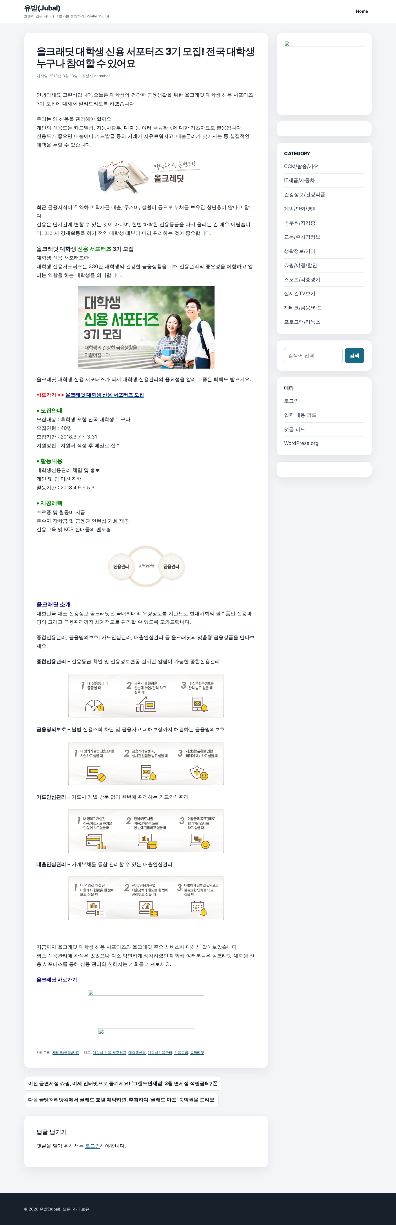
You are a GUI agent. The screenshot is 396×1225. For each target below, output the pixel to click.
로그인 (92, 1146)
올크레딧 (197, 1052)
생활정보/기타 (299, 251)
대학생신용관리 (160, 1052)
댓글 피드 (294, 429)
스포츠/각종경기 (302, 279)
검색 (354, 355)
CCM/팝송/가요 (301, 166)
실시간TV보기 (299, 293)
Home (362, 11)
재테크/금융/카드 (65, 1052)
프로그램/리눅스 (302, 322)
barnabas (102, 76)
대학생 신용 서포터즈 (109, 1052)
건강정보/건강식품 (304, 194)
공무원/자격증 (299, 223)
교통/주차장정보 (302, 237)
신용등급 (181, 1052)
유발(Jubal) (42, 8)
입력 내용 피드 (300, 415)
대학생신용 (137, 1052)
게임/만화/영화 (300, 209)
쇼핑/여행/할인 (300, 265)
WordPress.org (301, 443)
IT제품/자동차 (299, 180)
